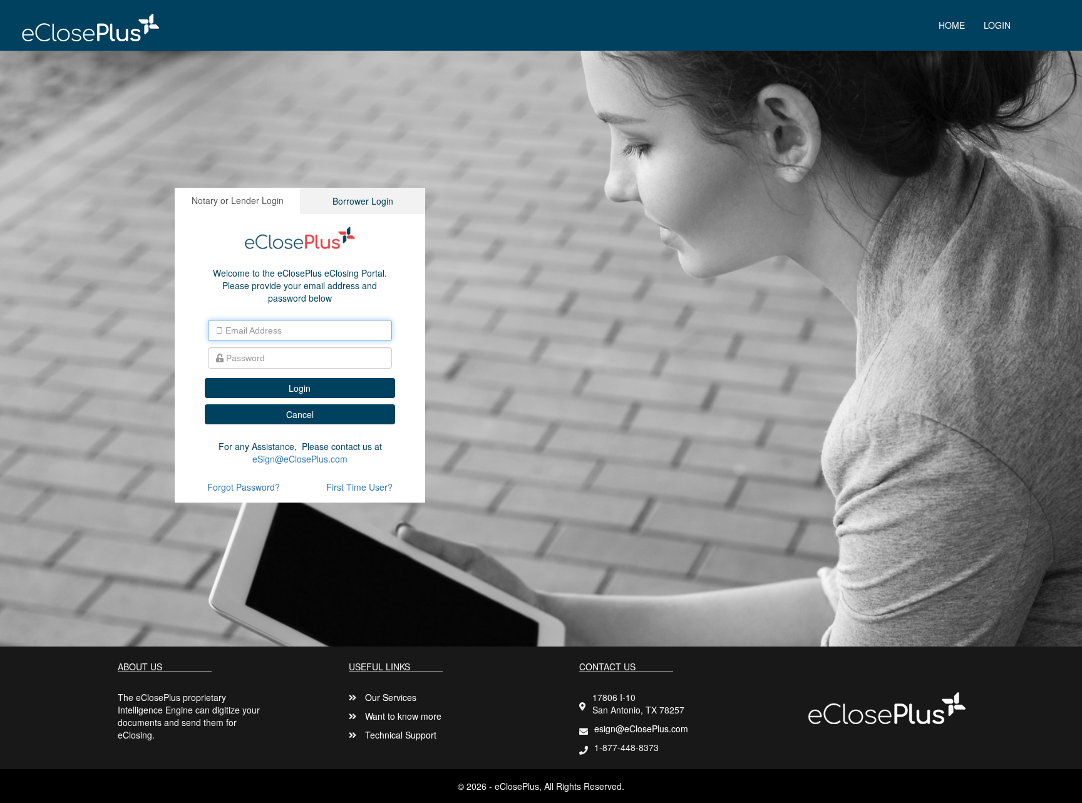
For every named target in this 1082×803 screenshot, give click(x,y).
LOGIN (997, 25)
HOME (952, 25)
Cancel (300, 414)
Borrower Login (362, 201)
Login (300, 388)
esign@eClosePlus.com (641, 728)
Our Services (390, 697)
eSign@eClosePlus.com (300, 459)
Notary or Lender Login (238, 200)
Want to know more (403, 716)
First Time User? (359, 487)
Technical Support (400, 735)
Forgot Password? (243, 487)
